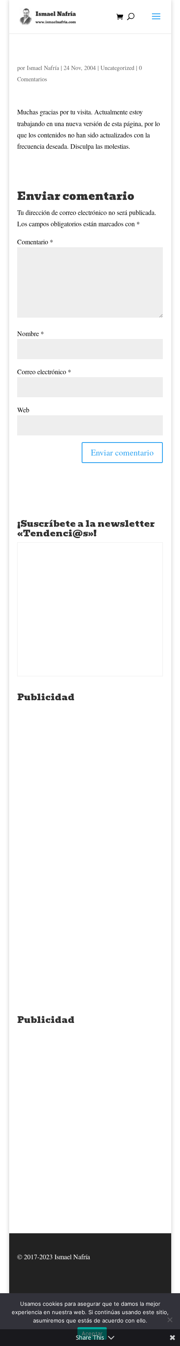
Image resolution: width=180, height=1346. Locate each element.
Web (23, 409)
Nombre (30, 333)
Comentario (35, 241)
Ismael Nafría (43, 68)
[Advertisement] (90, 796)
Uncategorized (117, 68)
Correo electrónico (44, 371)
